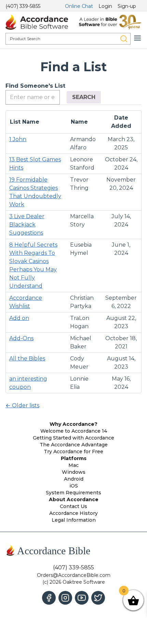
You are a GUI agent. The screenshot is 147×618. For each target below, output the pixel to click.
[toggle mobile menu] (137, 38)
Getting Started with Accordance (73, 438)
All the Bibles (27, 358)
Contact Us (73, 506)
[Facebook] (49, 598)
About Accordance (73, 499)
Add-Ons (21, 338)
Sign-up (127, 6)
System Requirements (73, 493)
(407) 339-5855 (22, 6)
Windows (73, 472)
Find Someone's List (35, 86)
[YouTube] (82, 598)
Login (105, 6)
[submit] (124, 39)
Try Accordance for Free (73, 451)
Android (73, 479)
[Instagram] (65, 598)
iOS (73, 486)
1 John (17, 139)
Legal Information (74, 520)
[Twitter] (98, 598)
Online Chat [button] (79, 6)
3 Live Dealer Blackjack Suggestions (26, 224)
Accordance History (73, 513)
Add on (19, 318)
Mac (73, 465)
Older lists (22, 405)
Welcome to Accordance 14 (73, 431)
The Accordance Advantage (74, 445)
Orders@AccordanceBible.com (73, 575)
